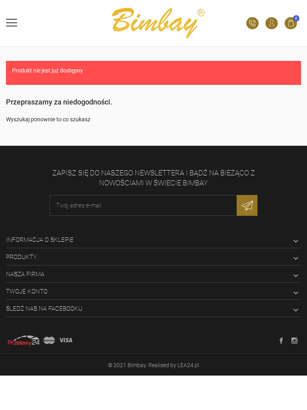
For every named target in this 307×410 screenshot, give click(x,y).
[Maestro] (49, 340)
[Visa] (65, 340)
